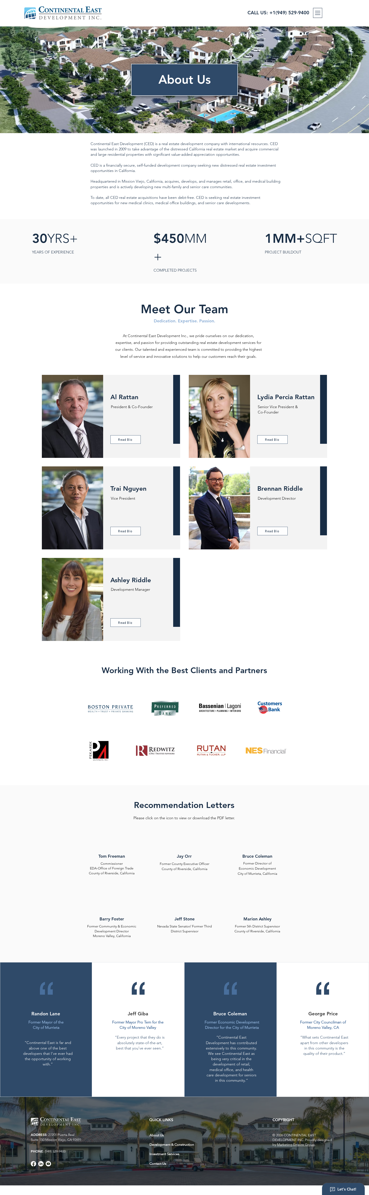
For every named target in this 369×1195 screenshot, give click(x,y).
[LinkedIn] (41, 1163)
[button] (317, 13)
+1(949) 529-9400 (289, 13)
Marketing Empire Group (296, 1145)
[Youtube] (48, 1163)
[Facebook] (33, 1163)
